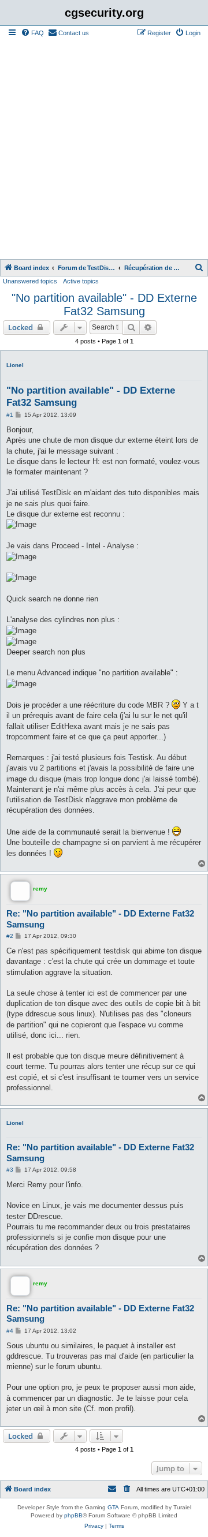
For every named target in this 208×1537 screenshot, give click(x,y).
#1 (9, 415)
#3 (9, 1169)
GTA (113, 1507)
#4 (9, 1330)
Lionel (15, 365)
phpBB (73, 1515)
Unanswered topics (30, 281)
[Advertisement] (104, 149)
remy (40, 888)
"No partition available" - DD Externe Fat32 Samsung (104, 304)
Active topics (81, 281)
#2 (9, 936)
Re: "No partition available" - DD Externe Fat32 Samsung (100, 918)
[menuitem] (32, 33)
